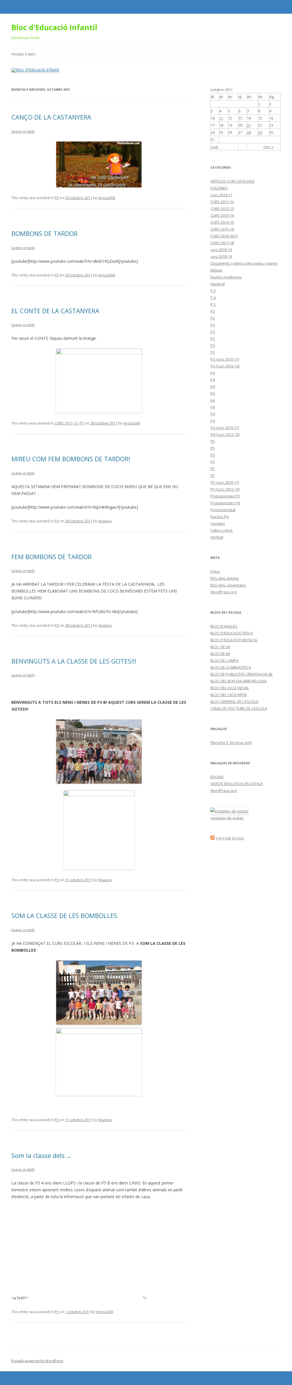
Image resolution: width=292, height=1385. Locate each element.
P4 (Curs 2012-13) (225, 434)
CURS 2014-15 (222, 222)
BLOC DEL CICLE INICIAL (229, 687)
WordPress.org (223, 592)
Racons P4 (219, 516)
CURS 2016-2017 (224, 235)
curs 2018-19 (221, 249)
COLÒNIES (219, 188)
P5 (56, 197)
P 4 (213, 297)
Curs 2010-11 (221, 194)
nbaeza (104, 520)
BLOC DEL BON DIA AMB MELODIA (238, 681)
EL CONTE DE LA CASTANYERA (55, 310)
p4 (212, 400)
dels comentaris (228, 585)
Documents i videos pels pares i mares (243, 263)
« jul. (214, 146)
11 (221, 118)
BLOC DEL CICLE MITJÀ (228, 694)
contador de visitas (227, 817)
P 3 (213, 290)
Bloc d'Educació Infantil (54, 27)
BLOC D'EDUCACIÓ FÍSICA (231, 633)
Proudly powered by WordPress (37, 1360)
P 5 (213, 304)
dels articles (224, 578)
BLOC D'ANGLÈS (224, 626)
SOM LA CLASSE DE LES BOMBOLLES (64, 915)
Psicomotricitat (223, 509)
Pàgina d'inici (23, 54)
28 (249, 132)
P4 (212, 372)
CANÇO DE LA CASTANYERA (51, 117)
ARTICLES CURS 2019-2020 (232, 181)
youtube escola (229, 838)
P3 (56, 520)
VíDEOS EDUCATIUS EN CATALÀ (236, 783)
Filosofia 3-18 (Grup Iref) (231, 742)
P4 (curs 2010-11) (224, 427)
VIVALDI (216, 537)
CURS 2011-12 (66, 423)
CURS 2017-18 (222, 242)
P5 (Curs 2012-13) (225, 489)
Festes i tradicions (226, 277)
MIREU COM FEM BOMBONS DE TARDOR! (70, 458)
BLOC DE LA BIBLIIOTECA (230, 667)
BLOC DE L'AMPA (224, 660)
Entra (215, 571)
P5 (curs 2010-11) (224, 482)
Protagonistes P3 (225, 496)
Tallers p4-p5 (221, 530)
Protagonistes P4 (225, 503)
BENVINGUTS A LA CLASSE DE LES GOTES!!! (73, 661)
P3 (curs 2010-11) (224, 359)
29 (260, 132)
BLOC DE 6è (220, 653)
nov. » (268, 146)
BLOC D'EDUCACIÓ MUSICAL (233, 639)
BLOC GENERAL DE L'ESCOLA (234, 701)
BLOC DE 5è (220, 646)
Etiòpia (216, 270)
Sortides (217, 523)
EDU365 (217, 776)
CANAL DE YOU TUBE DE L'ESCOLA (238, 708)
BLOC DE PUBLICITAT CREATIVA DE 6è (241, 674)
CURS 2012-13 (222, 208)
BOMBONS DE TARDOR (44, 233)
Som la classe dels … (41, 1155)
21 (249, 125)
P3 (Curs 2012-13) (225, 366)
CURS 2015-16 (222, 229)
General (217, 283)
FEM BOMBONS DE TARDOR (51, 556)
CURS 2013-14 (222, 215)
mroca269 (106, 197)
